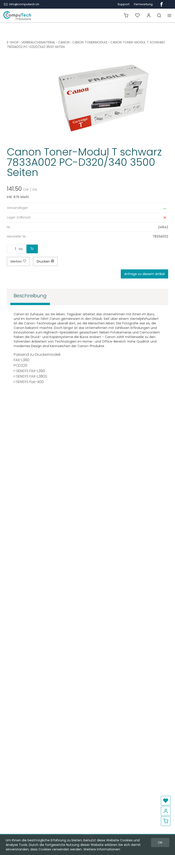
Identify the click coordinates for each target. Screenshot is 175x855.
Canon (63, 42)
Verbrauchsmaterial (38, 42)
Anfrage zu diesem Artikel (144, 274)
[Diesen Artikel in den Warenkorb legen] (32, 249)
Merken (16, 261)
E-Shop (13, 42)
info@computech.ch (24, 4)
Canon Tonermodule (90, 42)
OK (160, 842)
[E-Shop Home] (17, 15)
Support (123, 4)
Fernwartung (143, 4)
